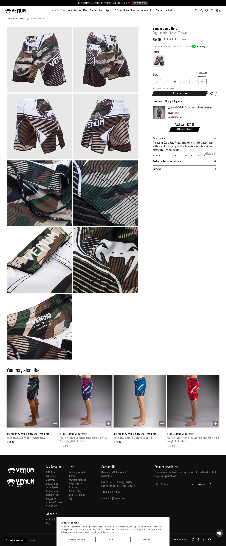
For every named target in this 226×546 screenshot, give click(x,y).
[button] (196, 10)
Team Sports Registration (52, 489)
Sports (109, 10)
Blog (48, 523)
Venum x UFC (147, 10)
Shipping (73, 487)
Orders (72, 476)
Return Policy (75, 491)
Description (159, 138)
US (220, 11)
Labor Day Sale (58, 10)
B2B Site (50, 472)
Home (9, 19)
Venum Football (164, 10)
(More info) (210, 153)
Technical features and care (167, 161)
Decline (146, 539)
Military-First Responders (52, 497)
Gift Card (50, 519)
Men (85, 10)
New (70, 10)
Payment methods (77, 480)
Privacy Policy (107, 532)
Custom (135, 10)
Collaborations (121, 10)
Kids (101, 10)
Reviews (157, 169)
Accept (112, 539)
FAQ (70, 498)
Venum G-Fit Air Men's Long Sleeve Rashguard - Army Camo (192, 107)
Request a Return (77, 495)
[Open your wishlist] (206, 11)
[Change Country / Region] (217, 10)
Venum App (51, 506)
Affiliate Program (54, 502)
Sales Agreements (77, 472)
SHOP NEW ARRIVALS (133, 3)
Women (93, 10)
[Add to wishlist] (212, 93)
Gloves (77, 10)
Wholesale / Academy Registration (52, 480)
